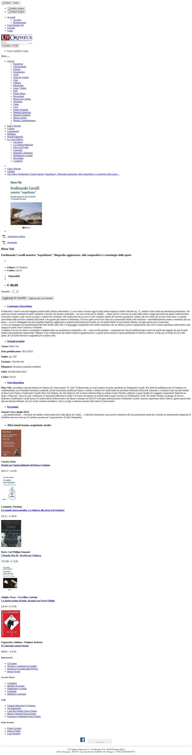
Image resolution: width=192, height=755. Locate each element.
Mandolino (18, 85)
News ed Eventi (20, 147)
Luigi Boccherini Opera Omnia (22, 711)
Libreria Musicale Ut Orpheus (21, 705)
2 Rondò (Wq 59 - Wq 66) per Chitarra (21, 555)
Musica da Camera (22, 99)
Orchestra (17, 101)
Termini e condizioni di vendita (22, 666)
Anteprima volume (16, 236)
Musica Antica (20, 118)
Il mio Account (14, 728)
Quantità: (5, 291)
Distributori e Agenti (23, 155)
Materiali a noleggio (16, 694)
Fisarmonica (19, 72)
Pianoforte (18, 64)
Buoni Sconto (13, 671)
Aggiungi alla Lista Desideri (40, 298)
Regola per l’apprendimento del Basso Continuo (25, 465)
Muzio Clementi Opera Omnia (21, 713)
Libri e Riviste (14, 126)
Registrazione (19, 22)
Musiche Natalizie (21, 115)
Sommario (12, 242)
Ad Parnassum (14, 708)
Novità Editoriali (15, 136)
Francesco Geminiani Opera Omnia (24, 716)
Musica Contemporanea (24, 120)
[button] (99, 741)
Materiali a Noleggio (23, 153)
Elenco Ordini (14, 731)
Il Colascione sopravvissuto (15, 645)
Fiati (15, 91)
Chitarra (17, 82)
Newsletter (18, 158)
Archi (16, 74)
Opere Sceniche (20, 109)
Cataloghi (17, 150)
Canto (16, 104)
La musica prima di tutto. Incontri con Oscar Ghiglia (28, 600)
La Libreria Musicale (23, 144)
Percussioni (18, 96)
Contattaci (18, 161)
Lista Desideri (13, 733)
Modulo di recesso (16, 686)
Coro (15, 107)
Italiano (20, 8)
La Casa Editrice (15, 139)
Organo (16, 69)
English (20, 12)
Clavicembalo (19, 66)
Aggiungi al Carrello (14, 298)
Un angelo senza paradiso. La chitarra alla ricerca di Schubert (32, 510)
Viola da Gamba (21, 77)
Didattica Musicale (22, 112)
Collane (11, 128)
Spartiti (11, 61)
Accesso (17, 20)
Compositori (13, 131)
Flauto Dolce (19, 93)
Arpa (15, 80)
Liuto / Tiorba (19, 88)
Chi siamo (18, 142)
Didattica (11, 134)
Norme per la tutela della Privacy (22, 669)
